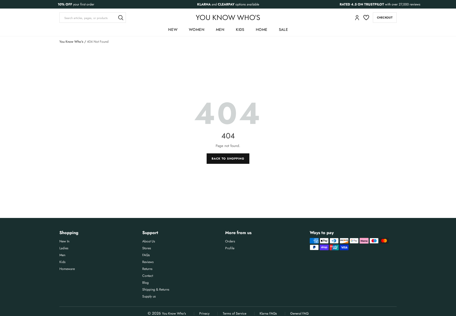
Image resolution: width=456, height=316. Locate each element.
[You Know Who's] (228, 17)
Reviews (148, 261)
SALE (283, 29)
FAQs (146, 255)
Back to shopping (228, 158)
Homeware (67, 268)
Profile (229, 248)
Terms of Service (234, 313)
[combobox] (92, 17)
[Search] (120, 17)
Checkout (385, 17)
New (172, 29)
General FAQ (299, 313)
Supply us (149, 296)
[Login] (357, 17)
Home (261, 29)
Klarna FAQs (268, 313)
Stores (146, 248)
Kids (240, 29)
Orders (230, 241)
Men (220, 29)
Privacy (204, 313)
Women (196, 29)
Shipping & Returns (155, 289)
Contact (147, 275)
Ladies (63, 248)
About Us (148, 241)
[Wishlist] (366, 17)
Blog (145, 282)
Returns (147, 268)
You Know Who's (71, 41)
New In (64, 241)
